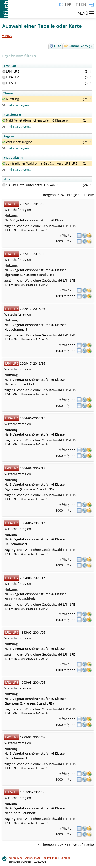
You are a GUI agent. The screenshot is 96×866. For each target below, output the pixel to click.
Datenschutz (32, 857)
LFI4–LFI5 (12, 71)
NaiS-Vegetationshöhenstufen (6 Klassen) (37, 120)
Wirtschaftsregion (19, 142)
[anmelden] (91, 5)
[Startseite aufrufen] (4, 9)
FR (69, 4)
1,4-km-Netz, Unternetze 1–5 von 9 (32, 185)
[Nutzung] (3, 98)
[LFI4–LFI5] (3, 71)
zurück (7, 36)
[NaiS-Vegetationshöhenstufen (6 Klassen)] (3, 120)
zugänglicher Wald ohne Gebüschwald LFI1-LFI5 (41, 163)
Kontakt (65, 857)
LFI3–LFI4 (12, 77)
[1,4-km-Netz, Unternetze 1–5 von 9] (3, 184)
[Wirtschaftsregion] (3, 141)
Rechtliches (50, 857)
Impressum (15, 857)
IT (76, 4)
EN (83, 4)
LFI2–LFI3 (12, 83)
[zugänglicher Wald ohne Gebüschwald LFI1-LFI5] (3, 163)
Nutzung (12, 99)
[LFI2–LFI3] (3, 83)
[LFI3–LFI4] (3, 77)
